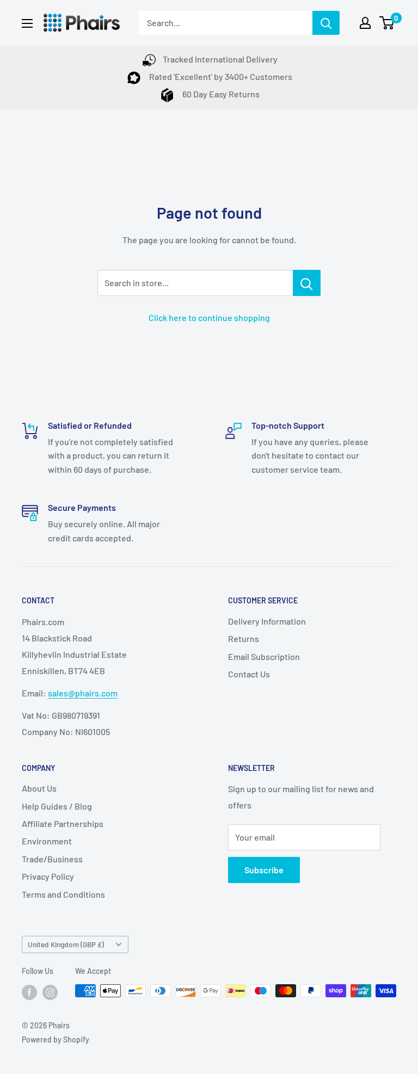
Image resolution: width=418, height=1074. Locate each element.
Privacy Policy (48, 876)
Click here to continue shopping (209, 317)
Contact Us (249, 674)
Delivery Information (267, 621)
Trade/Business (52, 859)
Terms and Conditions (63, 894)
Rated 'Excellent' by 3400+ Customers (219, 76)
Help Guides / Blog (57, 806)
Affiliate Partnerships (62, 823)
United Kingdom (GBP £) (66, 944)
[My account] (365, 23)
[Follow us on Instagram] (50, 991)
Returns (243, 638)
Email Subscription (264, 656)
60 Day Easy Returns (220, 94)
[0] (387, 22)
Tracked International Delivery (220, 59)
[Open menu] (27, 23)
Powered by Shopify (55, 1039)
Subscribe (264, 870)
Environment (47, 841)
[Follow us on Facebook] (29, 991)
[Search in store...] (307, 283)
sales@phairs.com (83, 693)
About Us (39, 788)
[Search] (326, 23)
